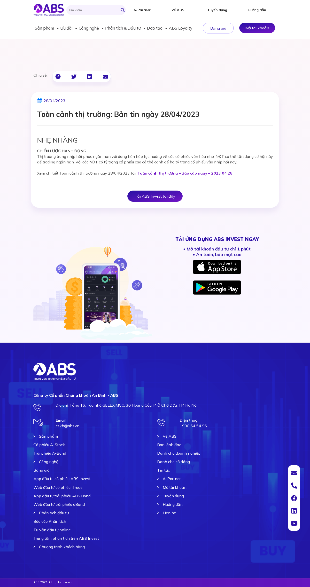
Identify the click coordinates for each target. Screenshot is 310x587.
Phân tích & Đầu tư (123, 28)
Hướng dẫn (257, 10)
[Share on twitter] (73, 76)
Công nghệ (89, 28)
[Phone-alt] (294, 485)
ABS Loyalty (180, 28)
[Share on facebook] (58, 76)
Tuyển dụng (217, 10)
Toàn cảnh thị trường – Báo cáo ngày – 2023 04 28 (184, 173)
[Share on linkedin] (89, 76)
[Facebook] (294, 498)
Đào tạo (155, 28)
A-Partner (142, 10)
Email (61, 420)
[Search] (123, 10)
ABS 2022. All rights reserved (53, 582)
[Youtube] (294, 523)
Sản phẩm (44, 28)
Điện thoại (189, 420)
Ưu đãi (66, 28)
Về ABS (177, 10)
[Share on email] (105, 76)
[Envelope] (294, 472)
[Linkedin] (294, 510)
